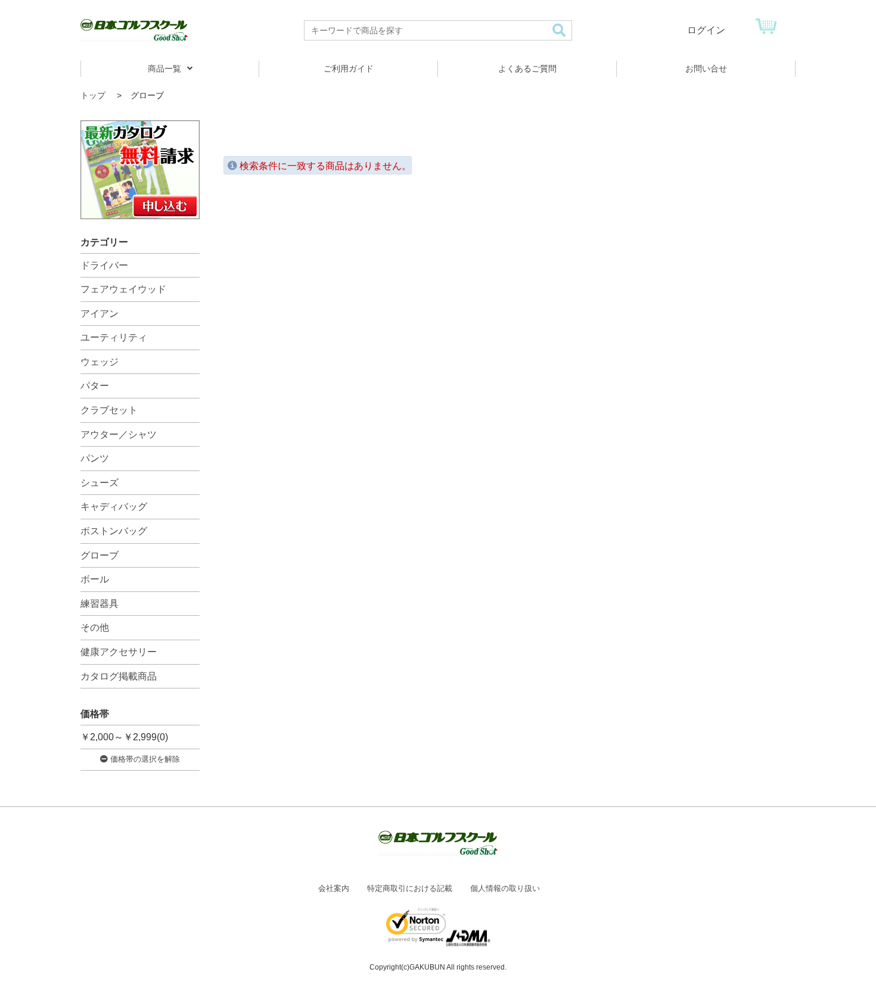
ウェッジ (99, 362)
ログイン (706, 30)
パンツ (94, 458)
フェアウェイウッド (123, 289)
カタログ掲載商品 (118, 676)
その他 (94, 627)
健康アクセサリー (118, 652)
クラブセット (109, 410)
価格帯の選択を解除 (144, 759)
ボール (94, 579)
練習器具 (99, 604)
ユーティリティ (113, 337)
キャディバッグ (113, 506)
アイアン (99, 314)
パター (94, 386)
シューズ (99, 483)
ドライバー (104, 265)
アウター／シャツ (118, 434)
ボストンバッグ (113, 531)
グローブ (99, 555)
